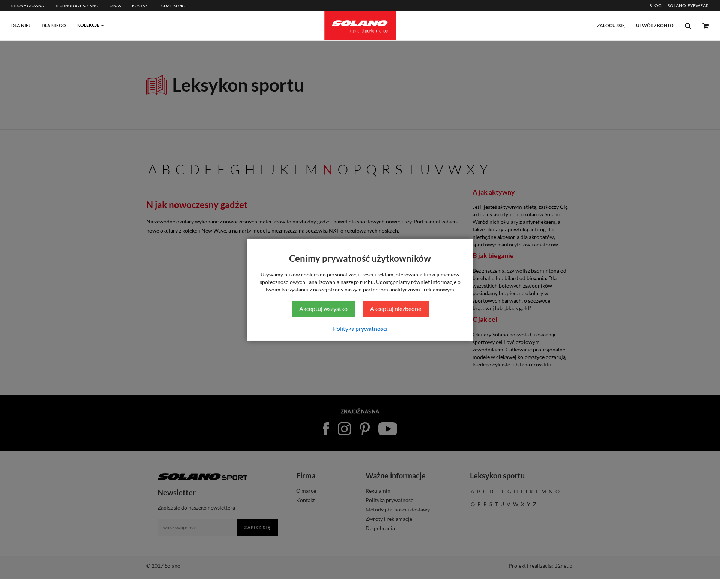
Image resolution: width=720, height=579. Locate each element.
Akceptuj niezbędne (395, 308)
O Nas (115, 5)
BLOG (655, 5)
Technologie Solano (76, 5)
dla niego (54, 25)
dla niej (20, 25)
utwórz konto (655, 25)
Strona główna (27, 5)
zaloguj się (611, 25)
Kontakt (141, 5)
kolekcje (88, 25)
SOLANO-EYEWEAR (688, 5)
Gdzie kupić (172, 5)
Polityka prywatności (360, 328)
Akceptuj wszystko (323, 308)
